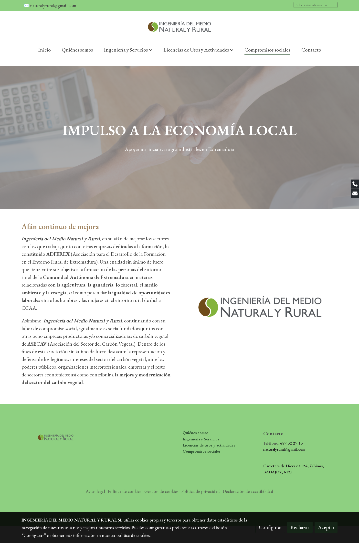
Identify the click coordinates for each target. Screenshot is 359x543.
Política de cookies (124, 491)
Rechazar (299, 527)
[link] (179, 26)
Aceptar (326, 527)
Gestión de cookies (161, 491)
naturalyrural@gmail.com (53, 5)
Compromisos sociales (202, 451)
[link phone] (355, 184)
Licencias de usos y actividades (209, 445)
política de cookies (133, 535)
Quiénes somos (196, 432)
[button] (128, 49)
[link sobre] (59, 436)
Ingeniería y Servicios (201, 439)
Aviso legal (95, 491)
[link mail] (355, 193)
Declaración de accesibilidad (248, 491)
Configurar (270, 527)
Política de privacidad (200, 491)
